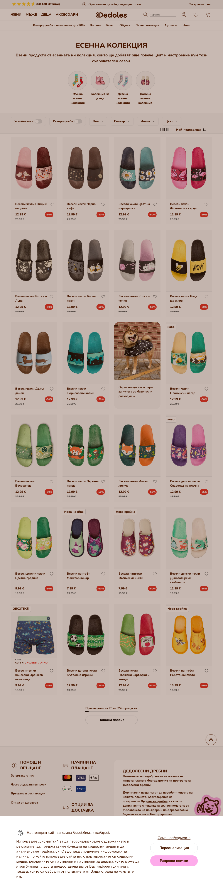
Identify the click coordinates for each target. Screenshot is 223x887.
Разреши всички (174, 861)
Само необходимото (174, 838)
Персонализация (174, 848)
